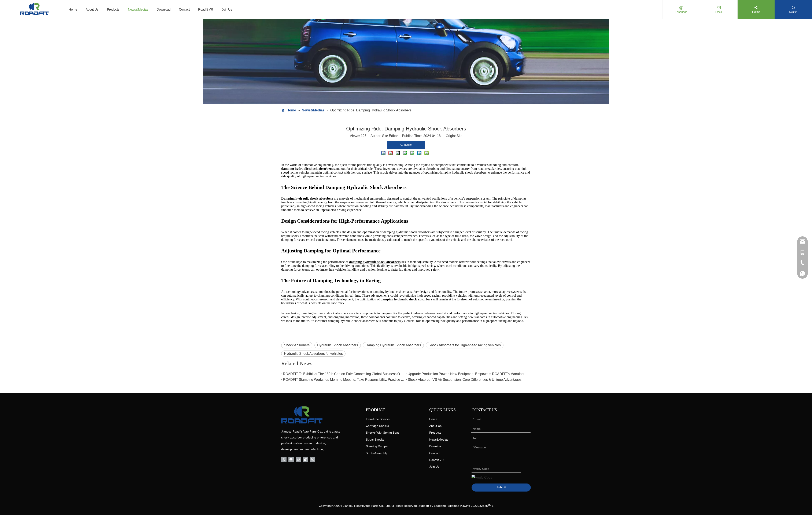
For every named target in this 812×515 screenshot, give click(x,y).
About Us (92, 9)
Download (163, 9)
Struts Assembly (376, 453)
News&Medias (138, 9)
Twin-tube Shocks (378, 419)
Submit (501, 487)
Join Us (227, 9)
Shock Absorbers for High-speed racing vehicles (465, 345)
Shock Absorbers (297, 345)
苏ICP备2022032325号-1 (477, 505)
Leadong (440, 505)
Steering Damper (377, 446)
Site (459, 136)
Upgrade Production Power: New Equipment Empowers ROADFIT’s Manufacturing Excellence (468, 374)
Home (73, 9)
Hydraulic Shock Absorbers (337, 345)
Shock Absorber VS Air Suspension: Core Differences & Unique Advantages (464, 379)
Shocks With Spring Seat (382, 432)
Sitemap (453, 505)
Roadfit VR (205, 9)
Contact (184, 9)
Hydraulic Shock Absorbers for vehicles (313, 353)
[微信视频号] (312, 459)
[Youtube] (291, 459)
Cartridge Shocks (377, 425)
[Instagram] (298, 459)
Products (113, 9)
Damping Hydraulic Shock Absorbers (393, 345)
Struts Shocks (375, 439)
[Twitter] (284, 459)
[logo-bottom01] (301, 415)
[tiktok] (305, 459)
